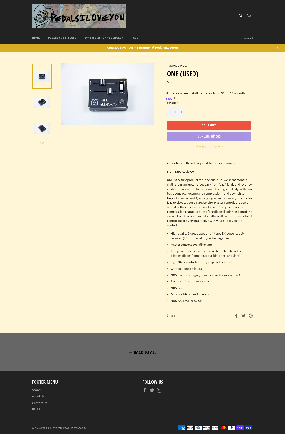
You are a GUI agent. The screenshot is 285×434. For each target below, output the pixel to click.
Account (248, 38)
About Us (38, 396)
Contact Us (39, 403)
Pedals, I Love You (51, 428)
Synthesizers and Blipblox (104, 38)
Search (36, 390)
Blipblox (37, 409)
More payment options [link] (209, 146)
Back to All (144, 352)
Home (36, 38)
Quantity (172, 102)
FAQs (135, 38)
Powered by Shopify (74, 428)
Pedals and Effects (62, 38)
